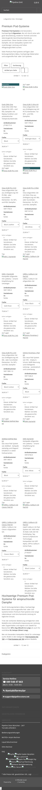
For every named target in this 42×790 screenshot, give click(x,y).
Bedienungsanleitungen (11, 733)
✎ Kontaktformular (14, 690)
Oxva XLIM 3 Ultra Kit (31, 104)
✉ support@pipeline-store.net (16, 696)
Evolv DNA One (7, 104)
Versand (35, 774)
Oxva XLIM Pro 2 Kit (9, 353)
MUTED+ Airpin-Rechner (11, 737)
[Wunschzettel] (31, 2)
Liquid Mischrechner (9, 742)
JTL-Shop (14, 782)
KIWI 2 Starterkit (8, 274)
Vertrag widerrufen (21, 771)
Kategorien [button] (6, 654)
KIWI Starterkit (28, 439)
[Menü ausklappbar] (4, 2)
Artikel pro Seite (10, 70)
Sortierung (17, 65)
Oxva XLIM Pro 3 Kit (9, 188)
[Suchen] (38, 10)
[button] (28, 2)
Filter (6, 65)
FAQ (3, 751)
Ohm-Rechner (7, 747)
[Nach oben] (1, 788)
